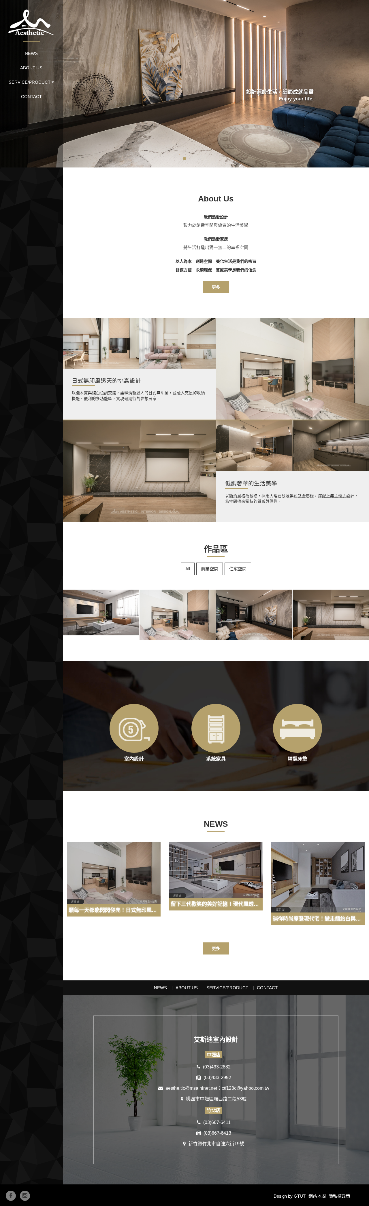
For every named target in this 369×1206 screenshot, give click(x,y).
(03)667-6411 (216, 1122)
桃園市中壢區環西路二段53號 (215, 1098)
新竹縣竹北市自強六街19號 (215, 1143)
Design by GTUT (290, 1196)
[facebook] (11, 1196)
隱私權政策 (339, 1196)
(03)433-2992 (216, 1077)
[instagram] (25, 1196)
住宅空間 (237, 568)
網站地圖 (317, 1196)
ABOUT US (31, 67)
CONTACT (31, 96)
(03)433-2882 (216, 1066)
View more (292, 369)
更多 (216, 287)
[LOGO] (31, 17)
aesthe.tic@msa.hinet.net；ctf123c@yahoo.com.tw (216, 1088)
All (187, 568)
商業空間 (209, 568)
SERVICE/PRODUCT (227, 987)
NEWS (31, 53)
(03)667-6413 (216, 1133)
